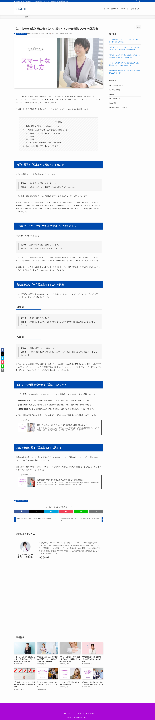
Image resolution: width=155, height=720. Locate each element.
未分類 (113, 103)
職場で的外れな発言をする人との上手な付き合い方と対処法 (60, 480)
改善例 (32, 136)
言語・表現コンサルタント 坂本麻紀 (25, 556)
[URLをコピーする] (96, 511)
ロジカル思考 (115, 90)
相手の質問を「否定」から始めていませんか (43, 126)
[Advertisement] (58, 599)
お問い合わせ (90, 713)
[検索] (139, 1)
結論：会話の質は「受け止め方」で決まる (42, 146)
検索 (138, 27)
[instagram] (44, 557)
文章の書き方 (115, 98)
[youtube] (47, 557)
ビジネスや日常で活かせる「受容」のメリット (43, 143)
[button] (21, 511)
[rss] (136, 1)
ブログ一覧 (80, 713)
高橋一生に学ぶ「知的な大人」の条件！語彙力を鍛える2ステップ (62, 425)
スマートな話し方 (21, 33)
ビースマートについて (68, 713)
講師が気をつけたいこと (119, 107)
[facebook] (40, 557)
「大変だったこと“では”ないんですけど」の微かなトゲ (47, 130)
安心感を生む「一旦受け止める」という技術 (43, 133)
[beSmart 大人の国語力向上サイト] (22, 9)
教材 (112, 94)
